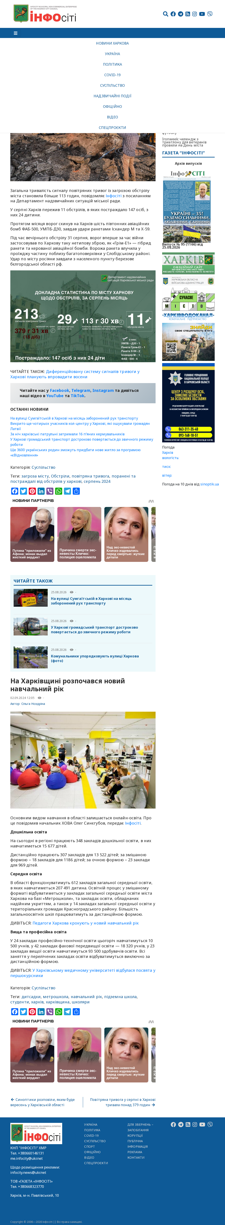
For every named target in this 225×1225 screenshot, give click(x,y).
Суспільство (112, 85)
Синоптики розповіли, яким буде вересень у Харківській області (42, 1102)
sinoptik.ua (209, 484)
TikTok (78, 395)
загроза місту (35, 476)
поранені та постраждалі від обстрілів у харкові (73, 478)
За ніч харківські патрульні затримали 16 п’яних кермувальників (67, 434)
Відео (112, 117)
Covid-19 (112, 74)
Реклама (134, 1152)
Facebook (59, 390)
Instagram (103, 390)
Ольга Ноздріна (33, 704)
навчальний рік (86, 996)
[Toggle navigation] (15, 33)
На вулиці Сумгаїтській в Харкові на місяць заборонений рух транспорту (74, 418)
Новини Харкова (112, 43)
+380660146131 (31, 1153)
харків (37, 1001)
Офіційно (112, 106)
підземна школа (120, 996)
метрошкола (55, 996)
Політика (112, 64)
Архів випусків (188, 163)
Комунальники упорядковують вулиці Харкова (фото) (95, 658)
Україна (112, 53)
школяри (81, 1001)
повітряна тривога (90, 476)
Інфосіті (114, 195)
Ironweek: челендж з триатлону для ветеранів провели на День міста (184, 142)
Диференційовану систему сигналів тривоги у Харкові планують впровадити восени (75, 374)
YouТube (55, 395)
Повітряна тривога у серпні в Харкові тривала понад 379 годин (123, 1102)
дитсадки (31, 996)
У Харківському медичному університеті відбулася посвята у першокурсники (82, 973)
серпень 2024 (97, 481)
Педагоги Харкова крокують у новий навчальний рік (86, 923)
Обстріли (60, 476)
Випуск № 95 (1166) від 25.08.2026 (182, 245)
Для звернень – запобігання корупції (140, 1130)
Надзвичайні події (112, 96)
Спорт (89, 1146)
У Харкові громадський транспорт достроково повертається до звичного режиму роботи (94, 629)
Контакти (135, 1157)
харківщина (58, 1001)
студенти (19, 1001)
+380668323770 (31, 1186)
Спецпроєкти (112, 127)
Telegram (80, 390)
